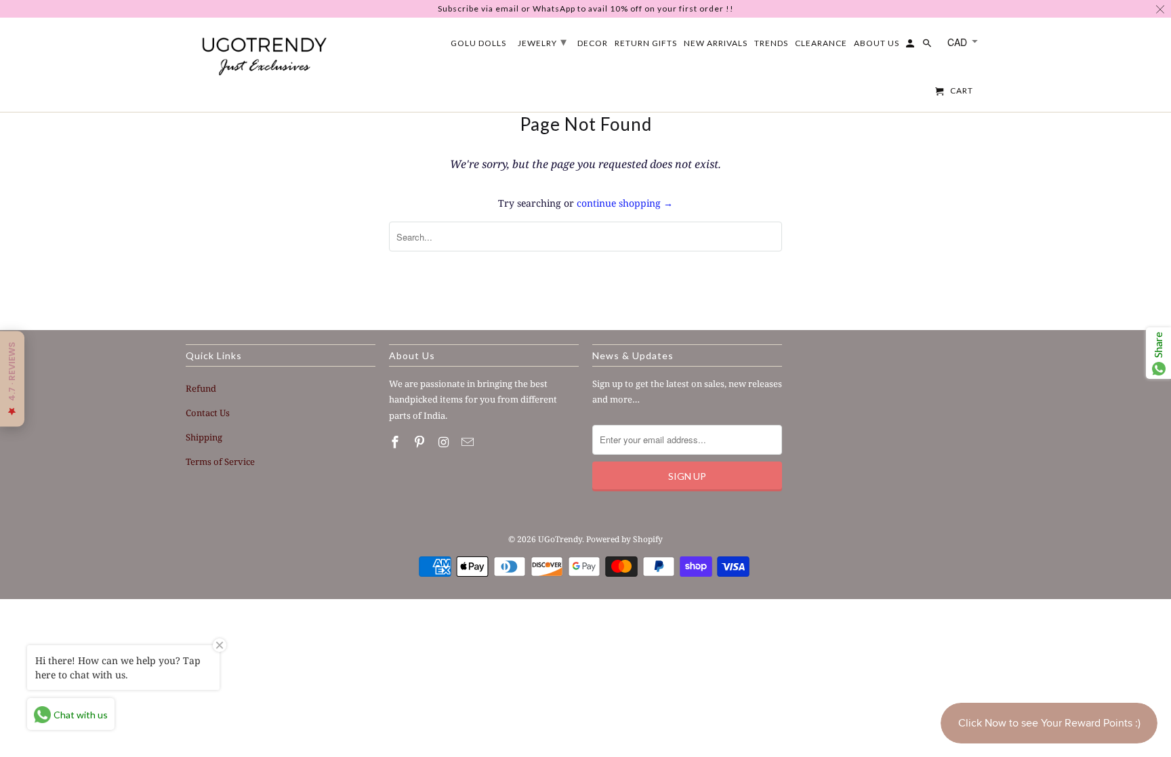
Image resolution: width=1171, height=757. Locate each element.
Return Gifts (646, 43)
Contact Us (208, 413)
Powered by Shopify (624, 539)
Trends (771, 43)
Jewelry (542, 41)
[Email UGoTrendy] (468, 442)
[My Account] (911, 46)
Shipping (204, 437)
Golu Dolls (478, 43)
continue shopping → (625, 203)
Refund (201, 388)
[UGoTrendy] (264, 53)
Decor (592, 43)
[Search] (928, 46)
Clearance (821, 43)
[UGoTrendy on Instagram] (445, 442)
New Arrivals (715, 43)
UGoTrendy (560, 539)
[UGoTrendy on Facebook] (396, 442)
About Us (876, 43)
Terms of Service (220, 461)
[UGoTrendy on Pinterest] (420, 442)
